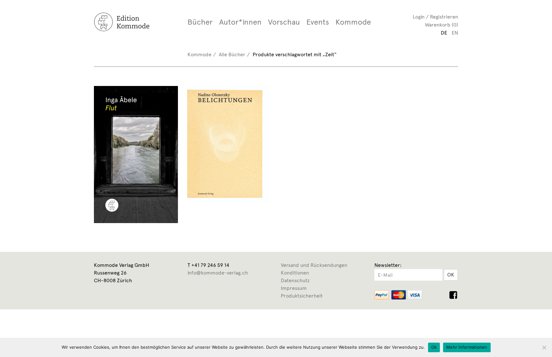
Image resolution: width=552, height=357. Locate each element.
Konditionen (295, 273)
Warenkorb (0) (441, 25)
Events (317, 22)
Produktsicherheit (302, 296)
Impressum (294, 288)
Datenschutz (295, 280)
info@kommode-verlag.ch (218, 273)
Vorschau (284, 22)
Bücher (200, 22)
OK (450, 275)
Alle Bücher (232, 54)
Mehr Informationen (466, 347)
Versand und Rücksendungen (314, 265)
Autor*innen (240, 22)
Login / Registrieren (435, 17)
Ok (434, 347)
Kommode (353, 22)
